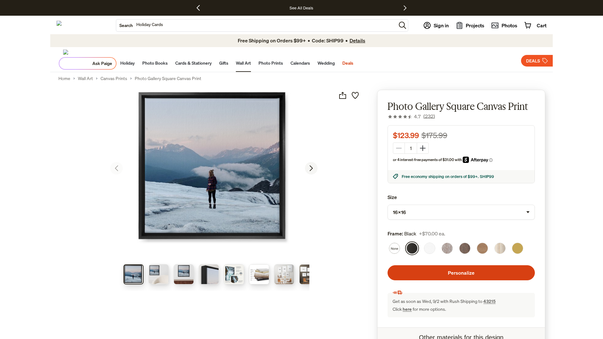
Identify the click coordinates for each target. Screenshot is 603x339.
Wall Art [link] (85, 78)
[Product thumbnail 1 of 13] (133, 274)
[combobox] (256, 25)
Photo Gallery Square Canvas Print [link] (168, 78)
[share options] (342, 95)
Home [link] (64, 78)
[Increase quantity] (422, 148)
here (407, 309)
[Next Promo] (405, 7)
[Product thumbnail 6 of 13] (259, 274)
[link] (411, 116)
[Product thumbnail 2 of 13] (159, 274)
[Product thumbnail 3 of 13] (184, 274)
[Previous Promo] (200, 8)
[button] (402, 25)
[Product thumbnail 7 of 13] (284, 274)
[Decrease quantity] (399, 148)
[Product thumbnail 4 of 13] (209, 274)
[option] (394, 248)
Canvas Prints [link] (113, 78)
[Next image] (311, 168)
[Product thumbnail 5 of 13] (234, 274)
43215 (489, 301)
